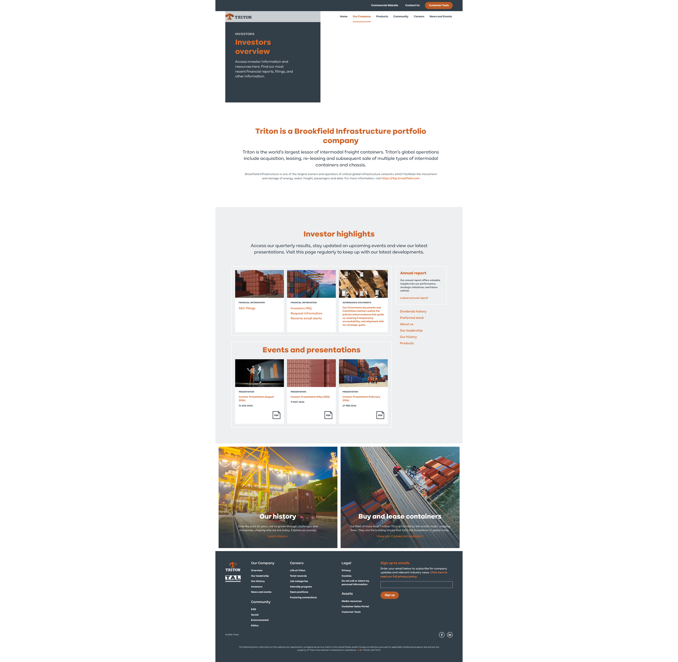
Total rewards (298, 576)
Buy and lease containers (400, 516)
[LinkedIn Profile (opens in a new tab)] (449, 637)
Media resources (352, 601)
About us (406, 324)
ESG (253, 609)
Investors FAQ (301, 308)
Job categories (299, 581)
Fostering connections (303, 597)
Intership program (301, 587)
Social (255, 615)
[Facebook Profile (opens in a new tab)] (441, 637)
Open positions (299, 592)
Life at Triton (297, 570)
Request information (306, 313)
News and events (261, 592)
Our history (408, 337)
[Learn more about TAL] (235, 578)
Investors (257, 587)
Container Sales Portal (355, 606)
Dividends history (413, 311)
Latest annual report (414, 298)
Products (407, 343)
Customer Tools (439, 5)
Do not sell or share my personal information (355, 583)
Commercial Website (384, 5)
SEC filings (247, 308)
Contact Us (412, 5)
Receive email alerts (306, 318)
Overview (257, 570)
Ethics (255, 625)
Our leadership (411, 330)
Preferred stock (412, 318)
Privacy (346, 570)
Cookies (347, 576)
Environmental (260, 620)
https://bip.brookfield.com (401, 178)
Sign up (390, 595)
